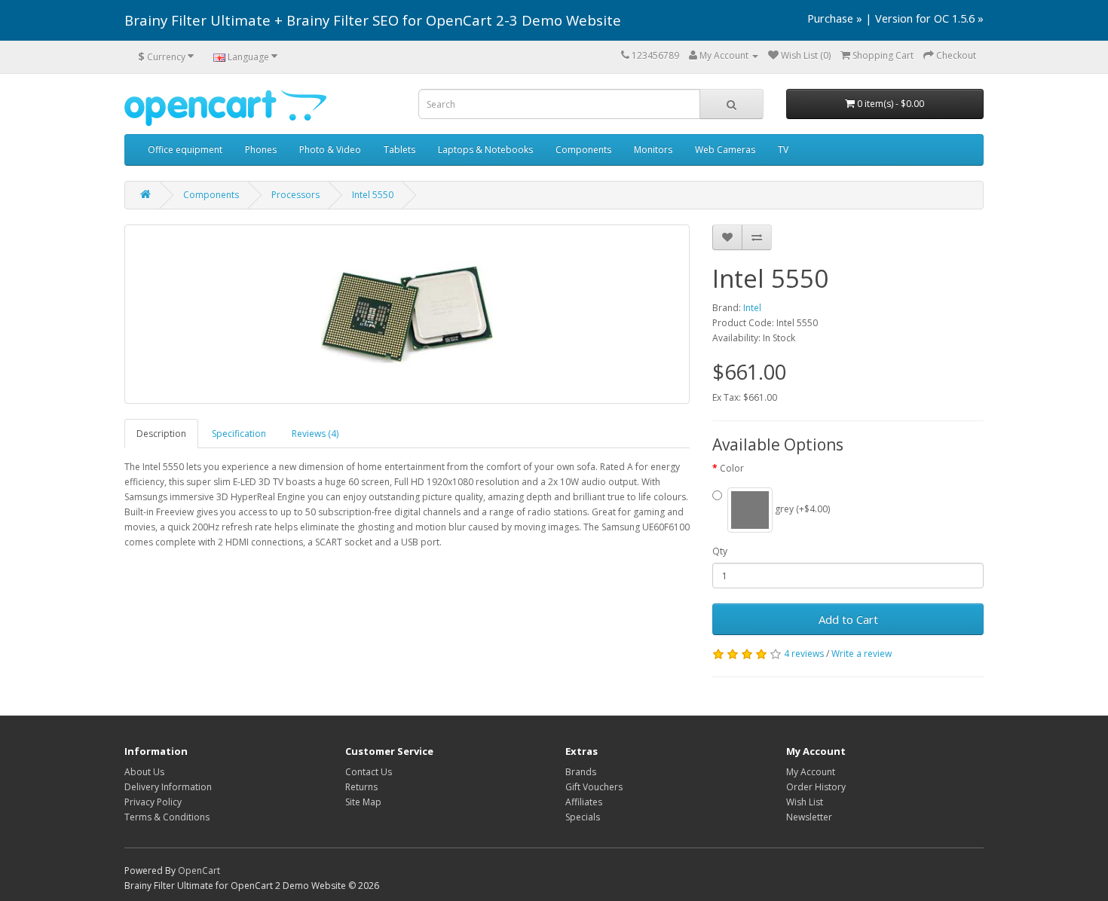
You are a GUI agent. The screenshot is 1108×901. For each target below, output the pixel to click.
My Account (810, 771)
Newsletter (809, 817)
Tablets (399, 149)
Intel (752, 307)
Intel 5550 (372, 194)
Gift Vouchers (594, 786)
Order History (816, 786)
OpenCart (199, 870)
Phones (261, 149)
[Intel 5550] (407, 314)
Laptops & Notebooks (485, 149)
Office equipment (185, 149)
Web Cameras (725, 149)
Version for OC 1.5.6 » (929, 18)
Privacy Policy (153, 802)
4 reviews (804, 653)
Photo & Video (330, 149)
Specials (582, 817)
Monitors (653, 149)
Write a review (861, 653)
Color (732, 468)
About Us (144, 771)
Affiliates (583, 802)
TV (783, 149)
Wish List (804, 802)
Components (583, 149)
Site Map (363, 802)
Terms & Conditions (167, 817)
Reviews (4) (315, 433)
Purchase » (834, 18)
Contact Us (368, 771)
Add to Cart (848, 619)
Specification (239, 433)
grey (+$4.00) (801, 509)
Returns (361, 786)
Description (161, 433)
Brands (580, 771)
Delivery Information (168, 786)
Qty (719, 551)
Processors (295, 194)
